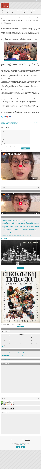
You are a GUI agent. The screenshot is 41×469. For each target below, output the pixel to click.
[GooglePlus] (36, 1)
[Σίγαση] (36, 213)
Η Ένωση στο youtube (6, 349)
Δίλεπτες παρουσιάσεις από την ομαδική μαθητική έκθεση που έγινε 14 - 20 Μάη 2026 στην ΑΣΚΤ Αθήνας (19, 352)
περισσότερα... (20, 326)
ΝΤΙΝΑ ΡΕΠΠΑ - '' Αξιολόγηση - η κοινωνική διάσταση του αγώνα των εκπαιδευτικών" (16, 355)
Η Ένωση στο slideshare (7, 359)
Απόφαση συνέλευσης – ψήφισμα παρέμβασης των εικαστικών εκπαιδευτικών (31, 122)
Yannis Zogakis (22, 444)
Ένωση (3, 23)
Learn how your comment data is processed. (22, 150)
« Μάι (2, 346)
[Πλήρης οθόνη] (38, 213)
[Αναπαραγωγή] (2, 213)
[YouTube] (38, 1)
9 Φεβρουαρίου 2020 (9, 23)
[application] (20, 203)
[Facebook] (35, 1)
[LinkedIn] (39, 1)
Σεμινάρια (10, 17)
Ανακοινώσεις (5, 17)
